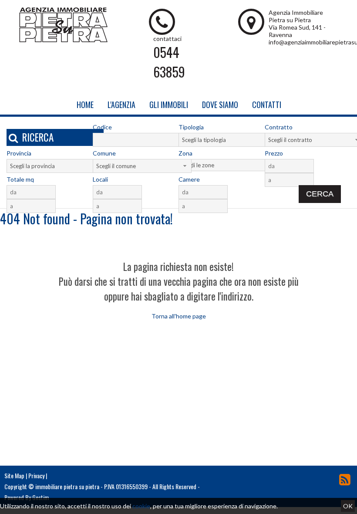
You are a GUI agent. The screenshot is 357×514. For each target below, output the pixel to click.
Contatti (266, 104)
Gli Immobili (168, 104)
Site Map (14, 475)
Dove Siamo (220, 104)
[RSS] (345, 479)
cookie (141, 506)
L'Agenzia (121, 104)
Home (85, 104)
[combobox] (227, 140)
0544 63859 (169, 61)
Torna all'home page (179, 316)
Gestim (40, 497)
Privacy (36, 475)
